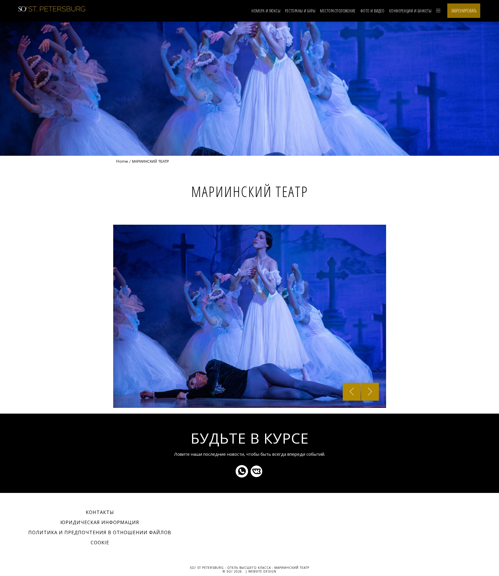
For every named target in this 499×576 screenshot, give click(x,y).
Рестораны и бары (300, 11)
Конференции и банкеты (410, 11)
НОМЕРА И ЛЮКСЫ (266, 11)
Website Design (262, 571)
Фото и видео (372, 11)
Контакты (100, 512)
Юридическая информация (99, 522)
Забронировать (463, 10)
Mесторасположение (338, 11)
